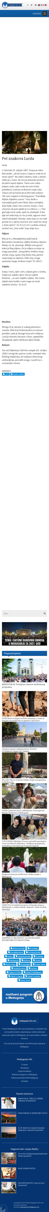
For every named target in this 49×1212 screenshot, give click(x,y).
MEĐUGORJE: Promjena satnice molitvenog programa (23, 685)
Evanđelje (34, 948)
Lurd (6, 374)
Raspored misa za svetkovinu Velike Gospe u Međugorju (21, 875)
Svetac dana (40, 964)
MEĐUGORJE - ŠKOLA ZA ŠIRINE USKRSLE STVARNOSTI (30, 1099)
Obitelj (38, 960)
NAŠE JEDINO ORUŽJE (26, 1168)
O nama (24, 1064)
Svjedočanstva (19, 968)
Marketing (24, 1068)
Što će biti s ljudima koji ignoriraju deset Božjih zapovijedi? (32, 1154)
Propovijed (25, 964)
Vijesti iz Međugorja (34, 972)
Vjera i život (25, 980)
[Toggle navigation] (44, 13)
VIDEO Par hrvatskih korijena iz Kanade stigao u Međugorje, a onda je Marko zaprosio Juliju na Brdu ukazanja (24, 907)
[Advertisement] (24, 46)
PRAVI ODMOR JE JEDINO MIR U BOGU (32, 1113)
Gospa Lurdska (18, 374)
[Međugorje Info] (12, 4)
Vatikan (34, 968)
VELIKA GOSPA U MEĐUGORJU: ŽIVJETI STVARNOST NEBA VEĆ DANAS (19, 750)
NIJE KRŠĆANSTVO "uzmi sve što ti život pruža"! (31, 1184)
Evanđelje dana (16, 952)
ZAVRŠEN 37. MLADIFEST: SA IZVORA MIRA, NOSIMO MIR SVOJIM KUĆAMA (21, 939)
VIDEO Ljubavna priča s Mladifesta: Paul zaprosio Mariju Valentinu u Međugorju (23, 811)
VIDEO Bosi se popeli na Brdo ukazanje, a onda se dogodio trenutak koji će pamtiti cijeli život (23, 719)
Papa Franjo (10, 964)
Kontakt (24, 1081)
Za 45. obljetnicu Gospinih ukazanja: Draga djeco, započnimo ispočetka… (31, 1129)
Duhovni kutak (19, 948)
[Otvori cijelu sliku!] (24, 142)
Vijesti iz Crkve (15, 972)
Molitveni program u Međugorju (24, 1074)
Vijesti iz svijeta (34, 976)
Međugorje (14, 960)
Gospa (10, 956)
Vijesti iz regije (16, 976)
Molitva (27, 960)
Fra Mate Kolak (34, 952)
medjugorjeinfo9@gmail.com (29, 1207)
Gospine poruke (24, 956)
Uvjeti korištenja (24, 1071)
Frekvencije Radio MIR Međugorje (24, 1077)
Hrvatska (39, 956)
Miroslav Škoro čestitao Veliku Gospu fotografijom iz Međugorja (24, 781)
